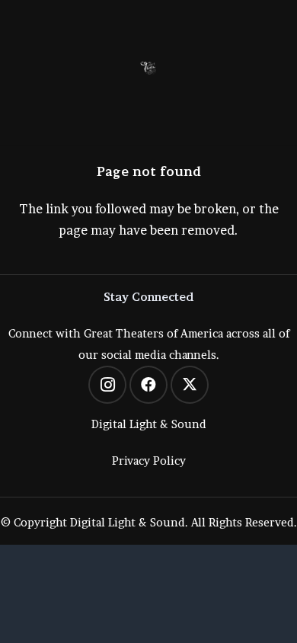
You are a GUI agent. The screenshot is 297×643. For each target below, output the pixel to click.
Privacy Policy (149, 461)
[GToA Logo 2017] (148, 68)
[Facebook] (148, 385)
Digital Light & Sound (148, 424)
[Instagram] (107, 385)
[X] (190, 385)
